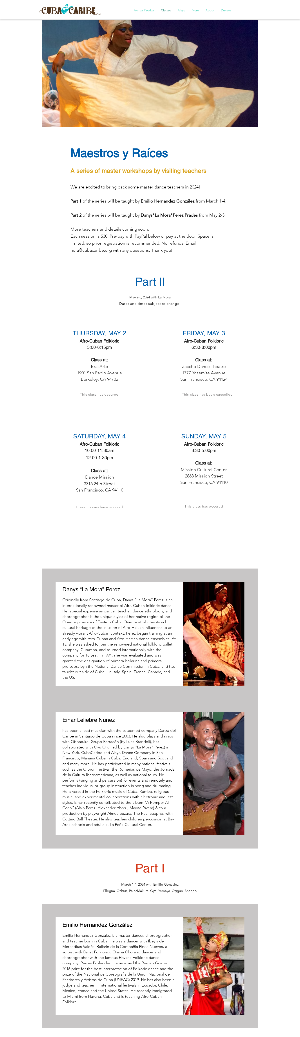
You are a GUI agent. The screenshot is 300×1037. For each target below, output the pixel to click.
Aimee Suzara (119, 813)
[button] (144, 10)
